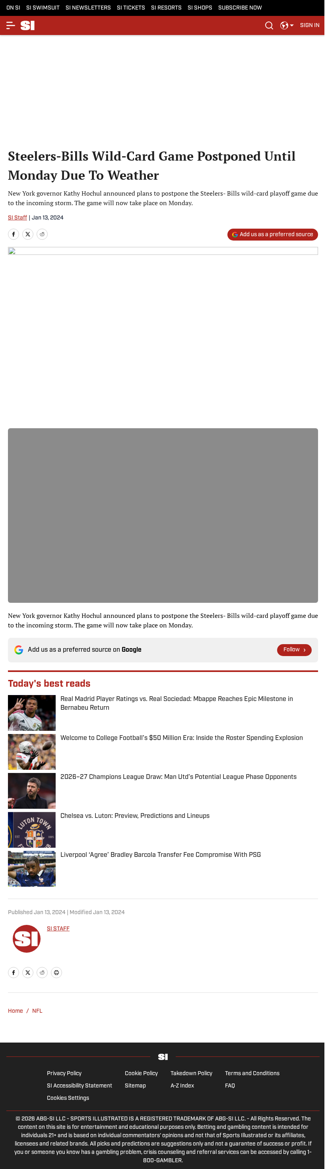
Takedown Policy (191, 1074)
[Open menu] (11, 25)
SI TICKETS (131, 8)
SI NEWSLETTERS (88, 8)
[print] (56, 972)
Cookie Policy (141, 1074)
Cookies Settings (68, 1098)
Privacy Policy (64, 1074)
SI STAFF (58, 929)
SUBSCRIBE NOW (240, 8)
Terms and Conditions (252, 1074)
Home (15, 1011)
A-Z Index (182, 1086)
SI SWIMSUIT (43, 8)
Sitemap (135, 1086)
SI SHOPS (200, 8)
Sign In (310, 26)
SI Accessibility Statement (79, 1086)
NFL (37, 1011)
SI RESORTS (166, 8)
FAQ (230, 1086)
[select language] (287, 25)
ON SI (13, 8)
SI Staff (17, 218)
